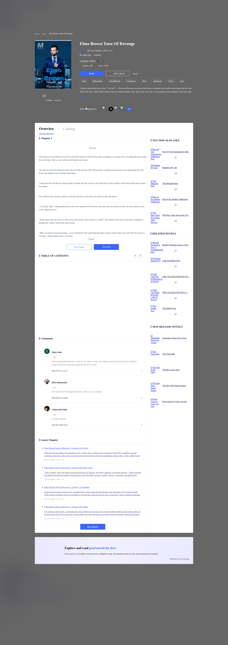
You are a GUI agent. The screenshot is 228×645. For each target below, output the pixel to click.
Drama (84, 81)
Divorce (170, 81)
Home (37, 34)
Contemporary (131, 81)
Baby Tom (87, 55)
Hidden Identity (98, 81)
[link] (37, 34)
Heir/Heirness (157, 81)
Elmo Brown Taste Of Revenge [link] (61, 34)
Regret (144, 81)
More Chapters (92, 527)
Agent (182, 81)
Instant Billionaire (114, 81)
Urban (44, 34)
